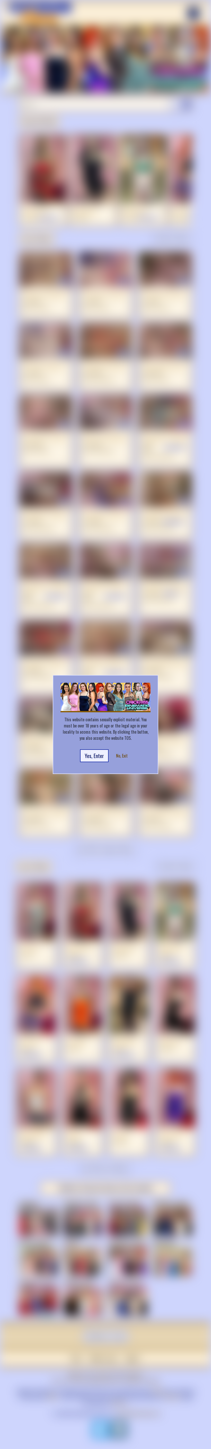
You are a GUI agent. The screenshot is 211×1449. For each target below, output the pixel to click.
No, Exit (122, 756)
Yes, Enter (94, 756)
